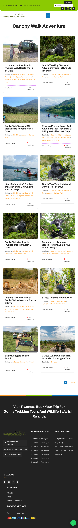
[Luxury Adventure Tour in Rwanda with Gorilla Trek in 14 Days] (20, 37)
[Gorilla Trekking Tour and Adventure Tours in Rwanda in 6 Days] (57, 37)
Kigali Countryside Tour (16, 77)
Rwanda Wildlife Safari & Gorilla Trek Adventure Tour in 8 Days (20, 300)
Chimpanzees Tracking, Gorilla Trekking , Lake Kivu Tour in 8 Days (56, 245)
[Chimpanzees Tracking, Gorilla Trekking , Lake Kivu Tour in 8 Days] (57, 214)
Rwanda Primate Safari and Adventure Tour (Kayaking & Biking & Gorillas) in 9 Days (57, 129)
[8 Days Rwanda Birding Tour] (57, 270)
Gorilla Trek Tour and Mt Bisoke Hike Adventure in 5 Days (19, 129)
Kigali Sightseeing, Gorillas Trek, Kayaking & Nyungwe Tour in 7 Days (19, 187)
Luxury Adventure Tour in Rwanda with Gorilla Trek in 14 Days (19, 68)
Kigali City (54, 74)
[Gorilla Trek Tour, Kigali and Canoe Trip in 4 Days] (57, 156)
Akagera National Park (21, 74)
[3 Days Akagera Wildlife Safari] (20, 328)
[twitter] (66, 8)
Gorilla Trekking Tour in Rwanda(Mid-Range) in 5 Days (18, 245)
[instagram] (69, 8)
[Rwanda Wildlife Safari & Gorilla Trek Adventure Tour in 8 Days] (20, 270)
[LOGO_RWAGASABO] (14, 14)
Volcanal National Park (57, 304)
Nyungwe (45, 304)
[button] (73, 523)
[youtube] (73, 8)
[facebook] (62, 8)
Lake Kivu (28, 77)
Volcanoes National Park (54, 77)
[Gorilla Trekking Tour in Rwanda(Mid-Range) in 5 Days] (20, 214)
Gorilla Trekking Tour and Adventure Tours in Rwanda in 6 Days (56, 68)
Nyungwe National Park (13, 79)
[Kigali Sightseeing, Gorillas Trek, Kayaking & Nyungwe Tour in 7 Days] (20, 156)
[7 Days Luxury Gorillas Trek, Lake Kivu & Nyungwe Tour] (57, 328)
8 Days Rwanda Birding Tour (57, 297)
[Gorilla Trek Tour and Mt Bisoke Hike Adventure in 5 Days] (20, 98)
